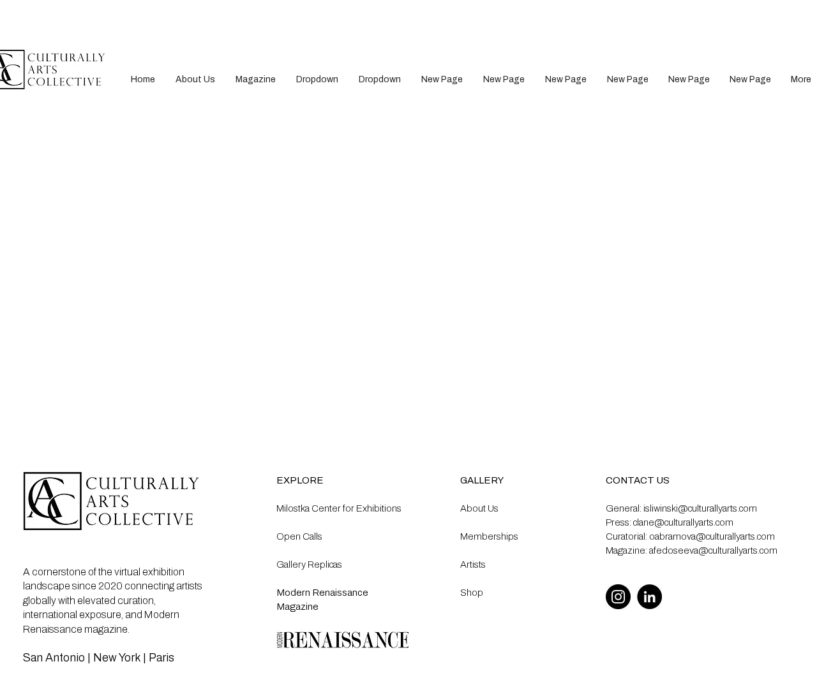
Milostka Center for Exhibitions (338, 508)
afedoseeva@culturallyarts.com (713, 550)
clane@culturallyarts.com (683, 522)
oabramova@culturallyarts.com (712, 536)
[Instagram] (618, 596)
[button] (317, 79)
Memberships (489, 536)
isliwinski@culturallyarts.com (700, 508)
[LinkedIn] (649, 596)
